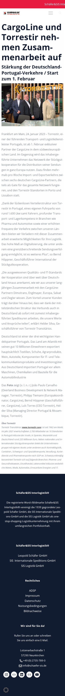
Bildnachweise (33, 611)
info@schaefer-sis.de (34, 665)
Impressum (32, 595)
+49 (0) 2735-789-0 (34, 660)
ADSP (32, 590)
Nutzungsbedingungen (32, 606)
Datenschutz (32, 601)
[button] (60, 13)
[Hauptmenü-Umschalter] (50, 13)
